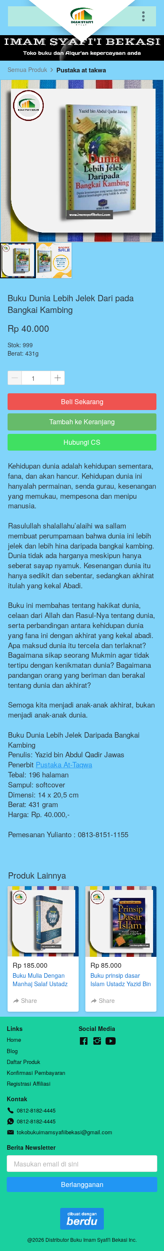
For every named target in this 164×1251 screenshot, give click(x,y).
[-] (84, 1041)
